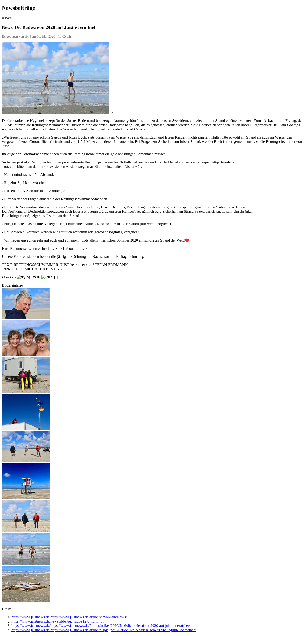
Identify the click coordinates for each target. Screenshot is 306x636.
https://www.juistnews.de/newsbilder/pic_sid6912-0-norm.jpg (57, 621)
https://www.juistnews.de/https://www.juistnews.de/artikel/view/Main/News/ (69, 617)
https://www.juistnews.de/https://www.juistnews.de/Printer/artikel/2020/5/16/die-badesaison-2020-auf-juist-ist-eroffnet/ (100, 626)
